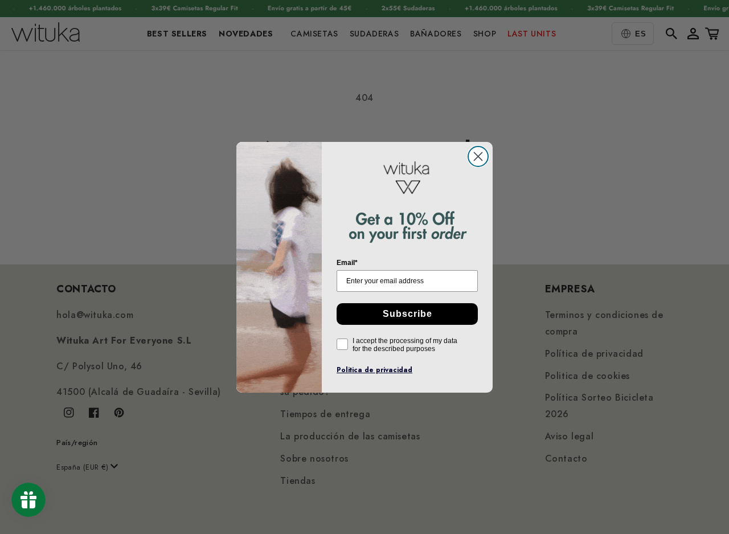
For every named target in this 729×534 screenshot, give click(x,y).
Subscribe (407, 314)
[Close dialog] (478, 156)
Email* (347, 263)
